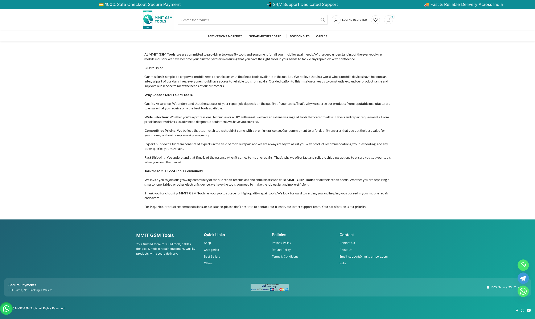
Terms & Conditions (285, 256)
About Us (345, 249)
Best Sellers (212, 256)
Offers (208, 263)
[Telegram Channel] (523, 278)
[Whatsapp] (523, 291)
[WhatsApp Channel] (523, 265)
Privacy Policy (281, 243)
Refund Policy (281, 249)
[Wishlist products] (375, 20)
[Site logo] (158, 19)
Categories (211, 249)
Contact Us (347, 243)
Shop (207, 243)
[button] (6, 308)
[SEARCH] (323, 20)
